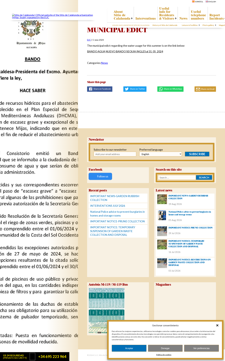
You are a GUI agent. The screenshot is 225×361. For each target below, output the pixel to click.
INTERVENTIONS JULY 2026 (107, 205)
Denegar (165, 348)
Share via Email (207, 89)
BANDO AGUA (96, 51)
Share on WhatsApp (172, 89)
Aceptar (129, 348)
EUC (89, 40)
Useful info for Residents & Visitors (166, 13)
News (183, 18)
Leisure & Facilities (190, 25)
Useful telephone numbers (198, 15)
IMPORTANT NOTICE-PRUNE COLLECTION (117, 221)
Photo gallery (208, 25)
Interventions (145, 18)
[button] (217, 325)
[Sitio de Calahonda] (52, 17)
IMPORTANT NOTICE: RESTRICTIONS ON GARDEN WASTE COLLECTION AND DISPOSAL (190, 262)
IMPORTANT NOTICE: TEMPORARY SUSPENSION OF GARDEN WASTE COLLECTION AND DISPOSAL (112, 231)
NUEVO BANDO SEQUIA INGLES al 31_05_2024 (134, 51)
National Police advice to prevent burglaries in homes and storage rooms (190, 213)
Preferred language (151, 149)
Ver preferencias (201, 348)
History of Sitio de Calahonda (164, 25)
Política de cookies (163, 355)
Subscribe (197, 154)
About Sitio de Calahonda (122, 15)
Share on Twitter (137, 89)
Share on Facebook (102, 89)
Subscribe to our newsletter (109, 149)
